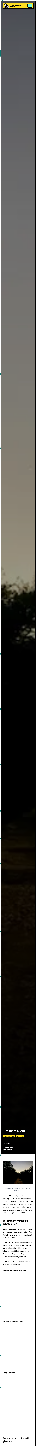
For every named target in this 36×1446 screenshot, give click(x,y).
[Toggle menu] (30, 5)
